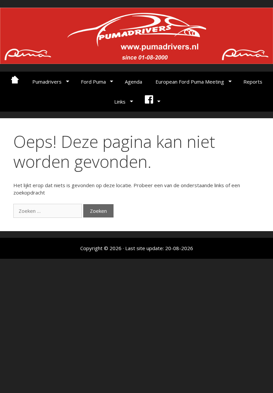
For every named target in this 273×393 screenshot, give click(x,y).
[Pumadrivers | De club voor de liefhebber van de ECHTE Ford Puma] (136, 35)
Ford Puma (93, 81)
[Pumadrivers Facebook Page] (152, 102)
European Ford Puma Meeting (189, 81)
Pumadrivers (47, 81)
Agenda (133, 81)
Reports (252, 81)
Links (120, 101)
